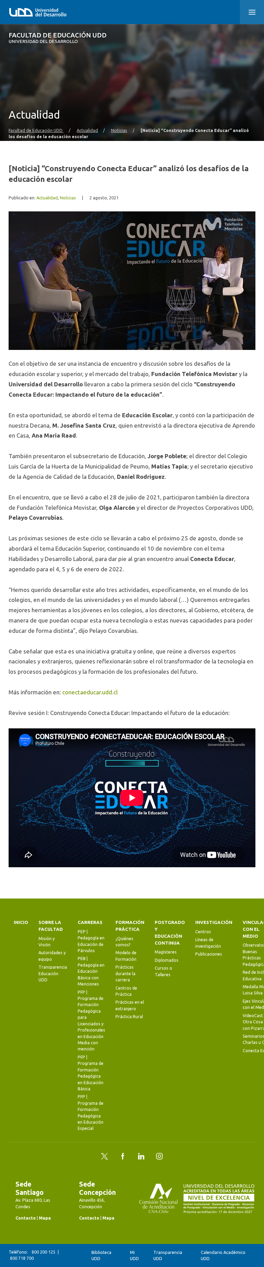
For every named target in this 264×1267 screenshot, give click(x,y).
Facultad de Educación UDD (58, 38)
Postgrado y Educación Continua (170, 933)
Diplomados (166, 960)
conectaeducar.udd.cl (90, 692)
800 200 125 (43, 1252)
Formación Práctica (130, 926)
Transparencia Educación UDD (52, 973)
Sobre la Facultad (50, 926)
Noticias (119, 130)
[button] (252, 12)
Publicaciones (208, 954)
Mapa (45, 1218)
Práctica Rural (129, 1016)
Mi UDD (134, 1255)
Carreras (90, 922)
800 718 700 (22, 1258)
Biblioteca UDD (101, 1255)
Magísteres (166, 952)
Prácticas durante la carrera (125, 973)
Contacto (25, 1218)
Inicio (21, 922)
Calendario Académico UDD (223, 1255)
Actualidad (87, 130)
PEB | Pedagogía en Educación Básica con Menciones (91, 971)
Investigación (213, 922)
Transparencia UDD (167, 1255)
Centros (203, 931)
